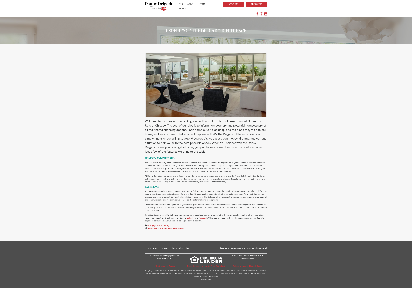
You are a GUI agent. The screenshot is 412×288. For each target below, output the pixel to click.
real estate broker (155, 228)
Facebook (203, 218)
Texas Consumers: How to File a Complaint (206, 266)
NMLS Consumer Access (164, 266)
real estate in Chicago (174, 228)
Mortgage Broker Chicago (158, 225)
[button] (201, 4)
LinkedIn (190, 218)
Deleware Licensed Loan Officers (247, 266)
